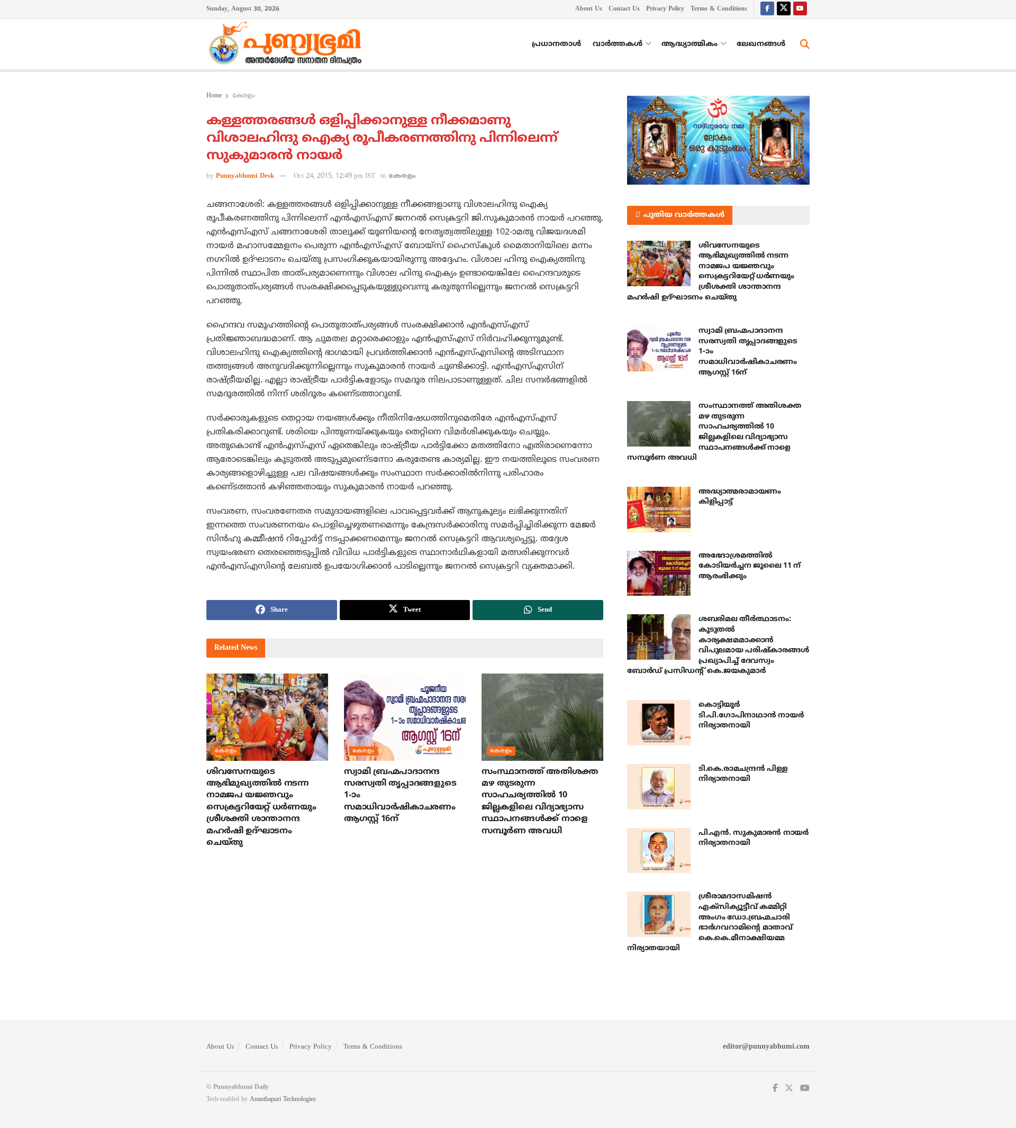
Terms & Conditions (719, 9)
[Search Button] (805, 44)
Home (214, 96)
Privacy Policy (665, 9)
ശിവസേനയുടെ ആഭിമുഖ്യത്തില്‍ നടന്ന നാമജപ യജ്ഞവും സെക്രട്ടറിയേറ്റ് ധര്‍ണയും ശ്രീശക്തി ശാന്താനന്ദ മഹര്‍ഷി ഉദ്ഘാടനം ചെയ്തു (261, 807)
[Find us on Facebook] (767, 9)
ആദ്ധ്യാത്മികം (689, 44)
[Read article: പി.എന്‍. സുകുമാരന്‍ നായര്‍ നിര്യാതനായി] (659, 851)
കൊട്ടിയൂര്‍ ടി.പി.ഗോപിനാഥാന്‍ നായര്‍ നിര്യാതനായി (750, 715)
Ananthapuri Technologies (283, 1100)
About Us (588, 9)
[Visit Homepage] (287, 44)
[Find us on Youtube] (800, 9)
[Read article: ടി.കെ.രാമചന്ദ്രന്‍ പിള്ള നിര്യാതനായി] (659, 786)
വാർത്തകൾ (617, 44)
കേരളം (243, 96)
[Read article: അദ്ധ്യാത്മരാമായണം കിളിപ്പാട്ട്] (659, 509)
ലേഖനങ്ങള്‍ (761, 44)
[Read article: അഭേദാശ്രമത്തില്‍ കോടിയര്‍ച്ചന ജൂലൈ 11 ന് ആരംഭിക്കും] (659, 573)
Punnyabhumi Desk (245, 176)
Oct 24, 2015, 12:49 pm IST (334, 176)
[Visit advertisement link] (718, 140)
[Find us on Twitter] (784, 9)
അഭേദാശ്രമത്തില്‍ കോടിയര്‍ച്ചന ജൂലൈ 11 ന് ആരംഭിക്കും (749, 566)
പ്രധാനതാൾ (556, 44)
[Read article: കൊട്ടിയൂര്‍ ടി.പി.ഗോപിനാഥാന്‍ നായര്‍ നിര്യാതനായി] (659, 722)
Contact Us (624, 9)
